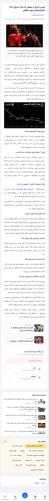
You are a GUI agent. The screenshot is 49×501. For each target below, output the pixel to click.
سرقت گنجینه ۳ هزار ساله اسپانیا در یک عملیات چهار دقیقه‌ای (22, 424)
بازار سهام (22, 189)
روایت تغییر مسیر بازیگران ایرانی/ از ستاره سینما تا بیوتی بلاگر (21, 416)
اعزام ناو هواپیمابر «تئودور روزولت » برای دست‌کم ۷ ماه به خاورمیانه (20, 432)
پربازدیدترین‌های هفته (39, 395)
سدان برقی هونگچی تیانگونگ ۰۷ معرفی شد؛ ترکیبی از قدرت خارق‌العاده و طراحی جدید (21, 408)
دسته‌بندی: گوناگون (37, 15)
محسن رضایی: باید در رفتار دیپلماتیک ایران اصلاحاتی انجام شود (20, 400)
